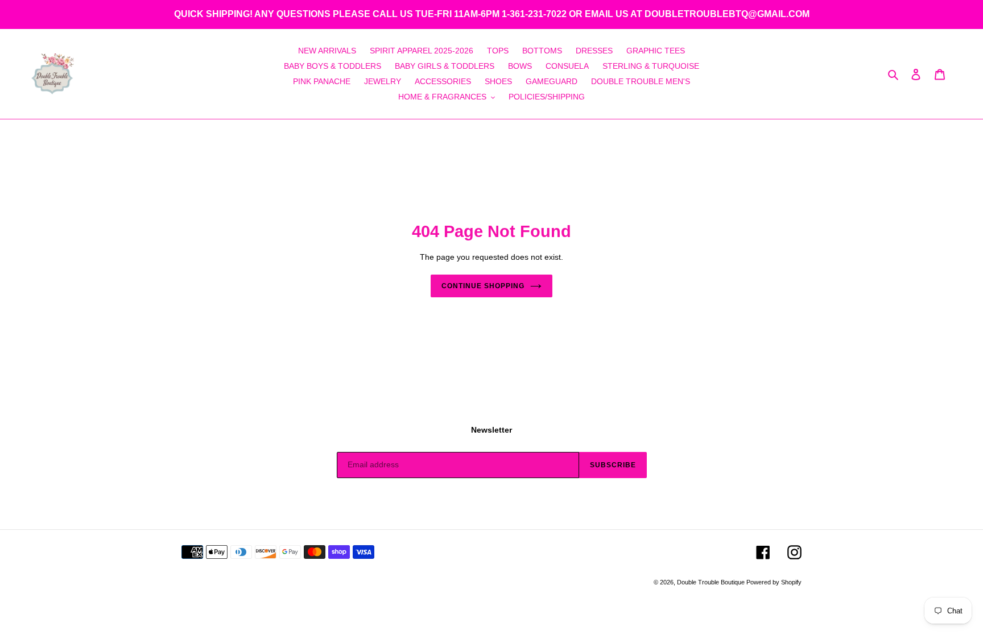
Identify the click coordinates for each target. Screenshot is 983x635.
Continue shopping (482, 286)
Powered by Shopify (774, 582)
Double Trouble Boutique (711, 582)
